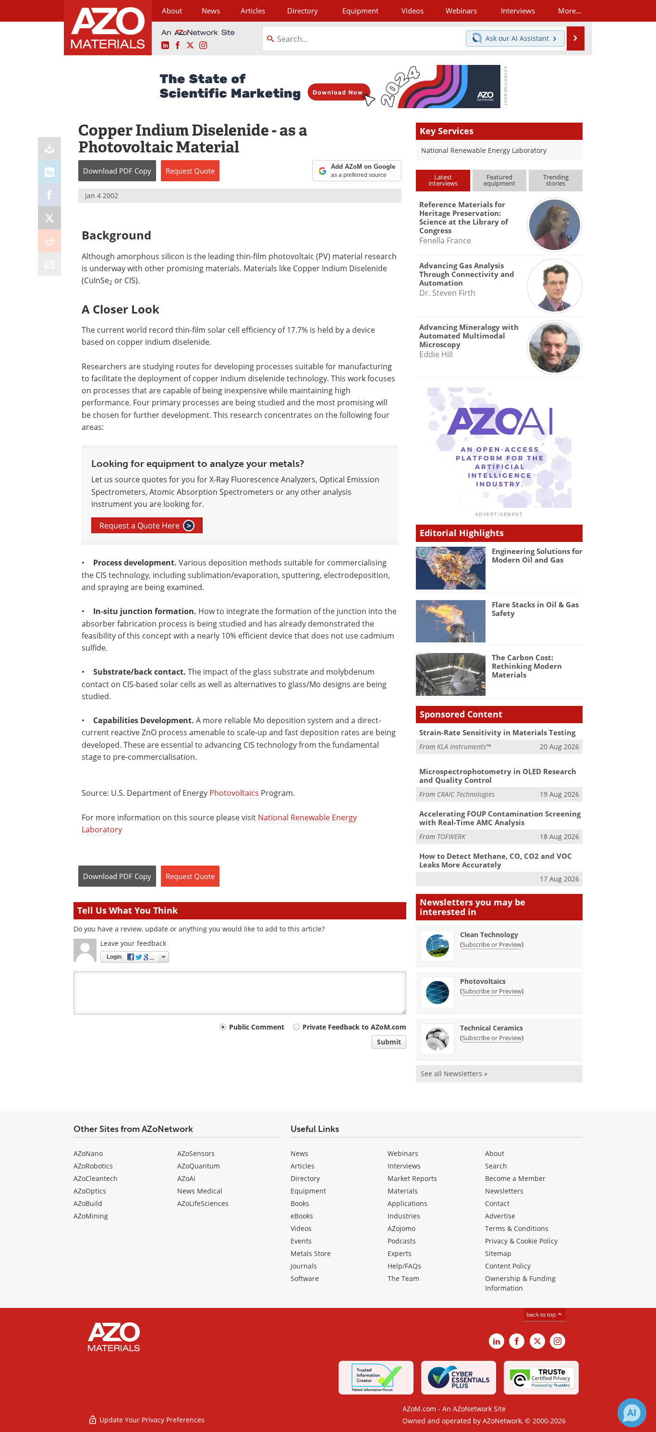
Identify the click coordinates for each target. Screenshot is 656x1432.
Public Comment (256, 1026)
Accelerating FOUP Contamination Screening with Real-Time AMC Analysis (500, 818)
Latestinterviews (443, 180)
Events (301, 1240)
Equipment (308, 1190)
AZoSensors (196, 1153)
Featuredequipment (499, 180)
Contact (497, 1203)
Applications (407, 1203)
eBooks (302, 1215)
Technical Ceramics (491, 1027)
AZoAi (186, 1178)
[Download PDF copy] (49, 148)
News (299, 1153)
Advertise (500, 1215)
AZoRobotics (93, 1165)
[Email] (49, 264)
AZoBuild (87, 1203)
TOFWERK (451, 836)
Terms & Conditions (516, 1228)
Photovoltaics (234, 793)
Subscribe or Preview (492, 944)
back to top (541, 1314)
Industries (404, 1215)
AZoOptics (89, 1190)
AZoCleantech (95, 1178)
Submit (389, 1041)
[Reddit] (49, 240)
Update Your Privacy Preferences (151, 1419)
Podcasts (402, 1240)
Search (496, 1165)
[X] (49, 217)
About (494, 1153)
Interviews (404, 1165)
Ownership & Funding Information (520, 1283)
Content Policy (508, 1265)
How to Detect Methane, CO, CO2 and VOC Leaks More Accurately (495, 860)
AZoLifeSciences (203, 1203)
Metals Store (311, 1253)
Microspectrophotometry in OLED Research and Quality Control (497, 775)
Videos (301, 1228)
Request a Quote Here (145, 525)
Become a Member (515, 1178)
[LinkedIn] (49, 171)
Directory (302, 10)
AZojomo (401, 1228)
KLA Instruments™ (464, 746)
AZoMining (90, 1215)
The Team (403, 1278)
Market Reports (412, 1178)
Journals (304, 1265)
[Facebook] (49, 194)
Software (305, 1278)
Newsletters (504, 1190)
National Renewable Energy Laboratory (484, 150)
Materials (403, 1190)
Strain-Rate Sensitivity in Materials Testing (497, 732)
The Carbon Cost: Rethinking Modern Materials (527, 666)
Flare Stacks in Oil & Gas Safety (535, 609)
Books (300, 1203)
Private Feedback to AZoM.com (354, 1026)
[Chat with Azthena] (632, 1412)
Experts (400, 1253)
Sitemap (498, 1253)
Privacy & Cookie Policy (521, 1240)
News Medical (199, 1190)
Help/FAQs (404, 1265)
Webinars (403, 1153)
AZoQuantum (198, 1165)
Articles (303, 1165)
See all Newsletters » (454, 1073)
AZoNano (88, 1153)
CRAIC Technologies (466, 794)
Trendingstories (556, 180)
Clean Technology (489, 934)
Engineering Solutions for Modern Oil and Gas (537, 555)
